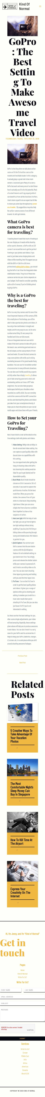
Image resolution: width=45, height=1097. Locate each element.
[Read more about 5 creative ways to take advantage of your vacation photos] (22, 713)
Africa (25, 1063)
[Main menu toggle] (40, 6)
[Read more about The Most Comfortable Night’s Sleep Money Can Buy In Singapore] (22, 767)
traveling (28, 375)
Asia (11, 801)
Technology (11, 139)
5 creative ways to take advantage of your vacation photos (21, 735)
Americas (25, 1066)
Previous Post (22, 656)
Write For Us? (22, 977)
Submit (22, 1038)
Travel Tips (22, 139)
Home (22, 970)
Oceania (25, 1070)
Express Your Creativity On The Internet (20, 892)
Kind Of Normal (24, 6)
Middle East (25, 1056)
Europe (25, 1053)
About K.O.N (25, 1073)
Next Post (23, 662)
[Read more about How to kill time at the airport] (22, 822)
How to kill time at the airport (21, 841)
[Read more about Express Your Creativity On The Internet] (22, 871)
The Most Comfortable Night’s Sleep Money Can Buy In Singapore (21, 788)
